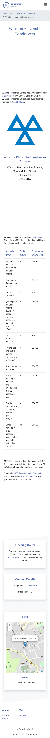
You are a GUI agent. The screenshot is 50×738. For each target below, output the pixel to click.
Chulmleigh (29, 13)
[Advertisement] (25, 63)
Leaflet (41, 672)
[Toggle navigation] (45, 4)
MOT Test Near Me (28, 476)
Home (5, 13)
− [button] (10, 628)
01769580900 (18, 102)
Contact (22, 715)
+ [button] (10, 625)
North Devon (16, 13)
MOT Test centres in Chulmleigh (28, 473)
